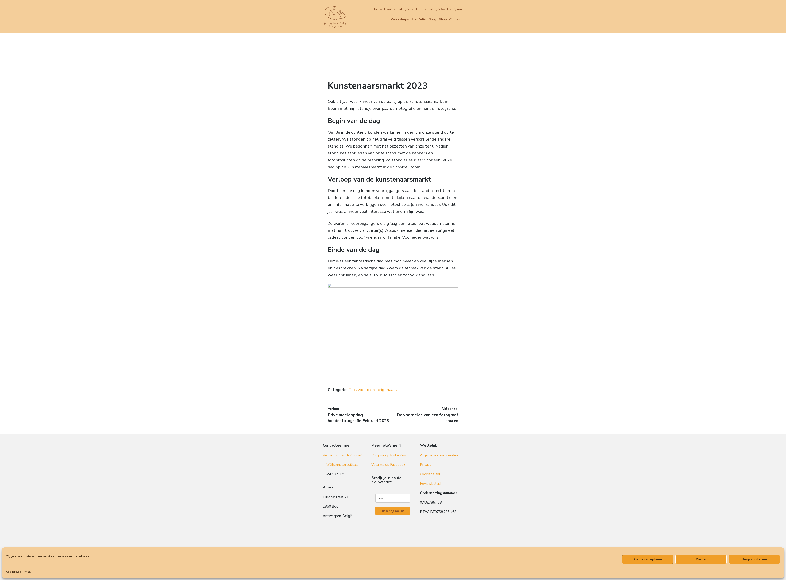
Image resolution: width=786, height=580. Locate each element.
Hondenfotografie (430, 9)
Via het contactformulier (342, 455)
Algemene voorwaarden (439, 455)
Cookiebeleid (13, 571)
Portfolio (418, 19)
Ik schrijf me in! (393, 511)
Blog (432, 19)
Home (377, 9)
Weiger (701, 559)
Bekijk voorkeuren (754, 559)
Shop (443, 19)
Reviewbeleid (430, 483)
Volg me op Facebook (388, 464)
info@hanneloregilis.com (342, 464)
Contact (455, 19)
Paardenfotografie (399, 9)
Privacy (27, 571)
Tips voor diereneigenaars (373, 390)
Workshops (400, 19)
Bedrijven (454, 9)
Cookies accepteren (648, 559)
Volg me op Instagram (388, 455)
